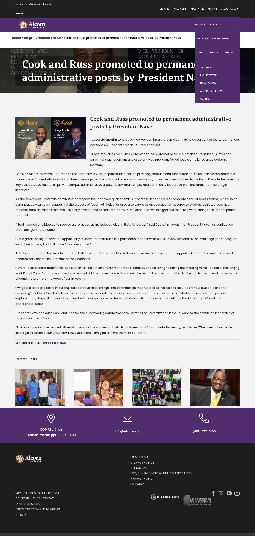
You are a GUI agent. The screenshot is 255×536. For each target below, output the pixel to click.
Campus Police (142, 462)
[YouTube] (229, 493)
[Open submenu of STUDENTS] (233, 68)
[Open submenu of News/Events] (233, 83)
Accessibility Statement (34, 498)
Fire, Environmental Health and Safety (161, 473)
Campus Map (140, 457)
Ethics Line (138, 468)
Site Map (137, 484)
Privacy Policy (142, 478)
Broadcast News (54, 343)
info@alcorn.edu (127, 431)
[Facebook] (213, 493)
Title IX (20, 514)
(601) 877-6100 (204, 431)
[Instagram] (237, 493)
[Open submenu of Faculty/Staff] (233, 75)
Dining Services (27, 504)
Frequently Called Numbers (37, 509)
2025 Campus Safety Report (37, 493)
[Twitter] (221, 493)
